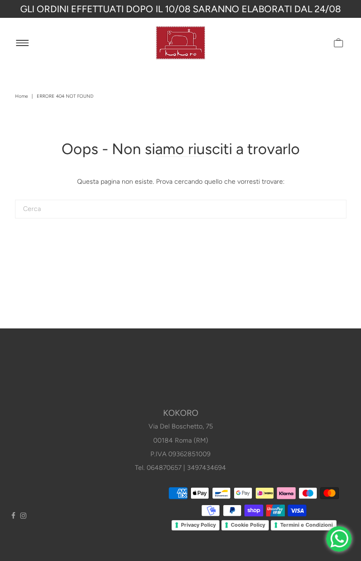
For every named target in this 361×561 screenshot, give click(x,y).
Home (21, 96)
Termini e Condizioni (306, 525)
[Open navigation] (22, 42)
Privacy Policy (198, 525)
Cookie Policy (248, 525)
